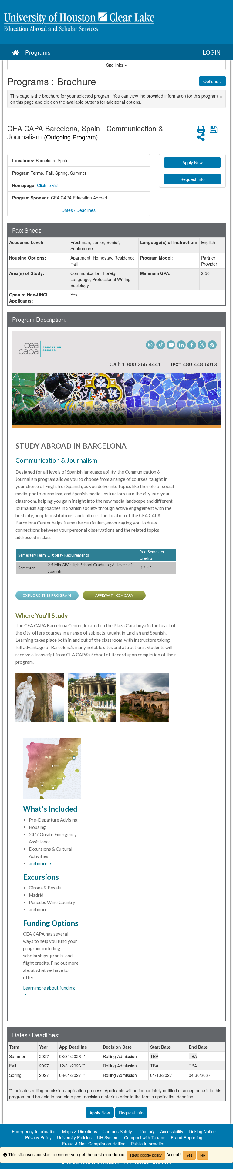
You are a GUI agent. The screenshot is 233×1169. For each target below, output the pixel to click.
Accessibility (171, 1131)
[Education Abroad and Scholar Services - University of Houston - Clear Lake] (116, 22)
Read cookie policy (146, 1154)
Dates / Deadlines (79, 210)
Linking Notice (202, 1131)
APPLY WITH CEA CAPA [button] (114, 595)
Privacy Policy (38, 1137)
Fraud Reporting (186, 1137)
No (202, 1154)
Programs (37, 52)
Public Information (148, 1144)
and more (38, 863)
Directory (146, 1131)
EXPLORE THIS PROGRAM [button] (47, 595)
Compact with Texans (144, 1137)
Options (211, 81)
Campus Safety (117, 1131)
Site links (115, 65)
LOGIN (212, 52)
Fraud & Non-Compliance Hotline (94, 1144)
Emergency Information (34, 1131)
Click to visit (48, 185)
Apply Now (192, 162)
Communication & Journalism (56, 460)
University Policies (74, 1137)
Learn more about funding (49, 987)
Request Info (192, 179)
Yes (189, 1154)
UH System (108, 1137)
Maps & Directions (79, 1131)
